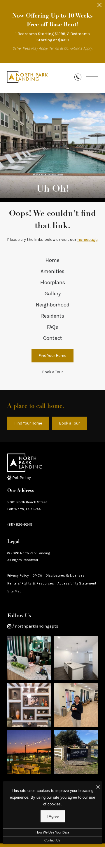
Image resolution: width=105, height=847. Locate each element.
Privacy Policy (18, 575)
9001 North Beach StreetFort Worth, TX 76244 (27, 505)
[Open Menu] (92, 78)
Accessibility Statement (76, 583)
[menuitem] (52, 260)
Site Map (14, 591)
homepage (87, 239)
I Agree (53, 816)
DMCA (37, 575)
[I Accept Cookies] (98, 787)
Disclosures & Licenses (65, 575)
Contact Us (52, 840)
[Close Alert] (99, 6)
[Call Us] (77, 78)
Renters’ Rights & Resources (30, 583)
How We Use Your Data (52, 832)
